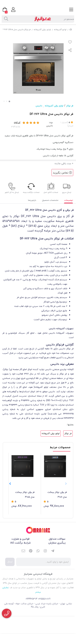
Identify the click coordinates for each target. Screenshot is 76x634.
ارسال (9, 562)
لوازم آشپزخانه (60, 29)
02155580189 (44, 599)
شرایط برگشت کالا (20, 542)
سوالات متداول (57, 538)
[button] (10, 484)
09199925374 (31, 599)
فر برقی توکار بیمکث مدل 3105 (24, 494)
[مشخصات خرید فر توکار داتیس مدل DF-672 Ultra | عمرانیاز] (38, 530)
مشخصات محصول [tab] (50, 200)
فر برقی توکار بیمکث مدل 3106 (57, 494)
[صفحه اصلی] (71, 29)
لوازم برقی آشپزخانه (42, 29)
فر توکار (69, 106)
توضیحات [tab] (68, 200)
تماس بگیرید (61, 172)
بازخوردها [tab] (32, 200)
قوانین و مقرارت (20, 538)
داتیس (39, 106)
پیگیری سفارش (57, 542)
